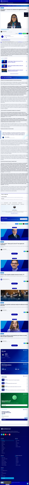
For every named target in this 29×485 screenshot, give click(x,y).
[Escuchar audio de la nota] (2, 37)
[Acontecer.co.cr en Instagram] (9, 434)
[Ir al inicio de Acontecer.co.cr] (6, 429)
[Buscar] (26, 1)
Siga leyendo (14, 227)
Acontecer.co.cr (20, 41)
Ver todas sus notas (14, 213)
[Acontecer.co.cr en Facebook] (1, 434)
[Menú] (27, 1)
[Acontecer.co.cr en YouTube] (5, 434)
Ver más (25, 372)
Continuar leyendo (14, 253)
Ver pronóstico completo (23, 360)
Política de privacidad (17, 482)
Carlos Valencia (4, 31)
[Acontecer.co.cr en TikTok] (7, 434)
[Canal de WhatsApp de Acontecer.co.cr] (3, 434)
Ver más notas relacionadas (14, 73)
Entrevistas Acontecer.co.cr (5, 39)
